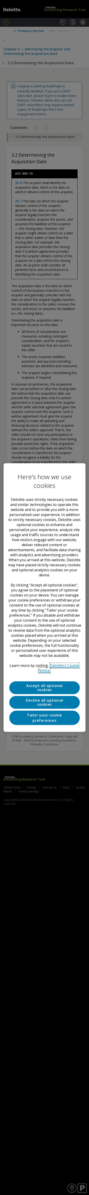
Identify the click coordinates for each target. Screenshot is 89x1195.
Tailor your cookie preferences (44, 718)
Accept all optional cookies (44, 687)
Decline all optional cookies (44, 702)
